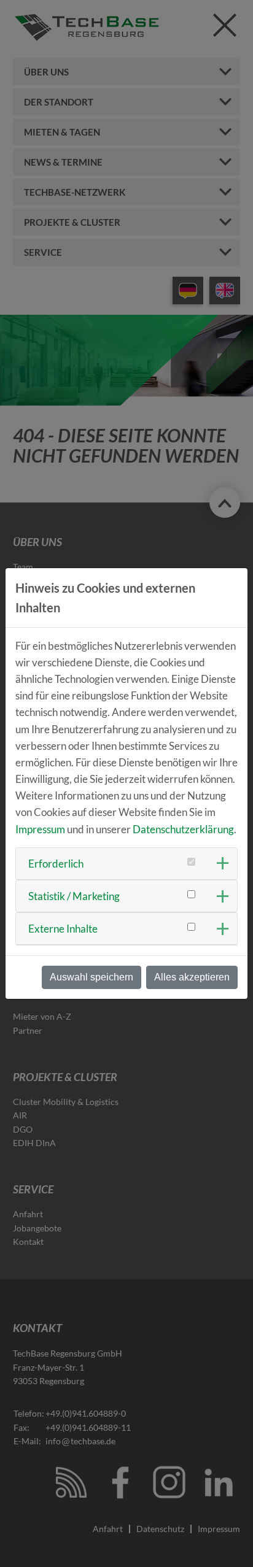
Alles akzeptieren (192, 977)
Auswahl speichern (91, 977)
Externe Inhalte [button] (63, 928)
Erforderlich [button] (56, 863)
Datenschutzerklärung (183, 829)
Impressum (40, 829)
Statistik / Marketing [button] (74, 896)
